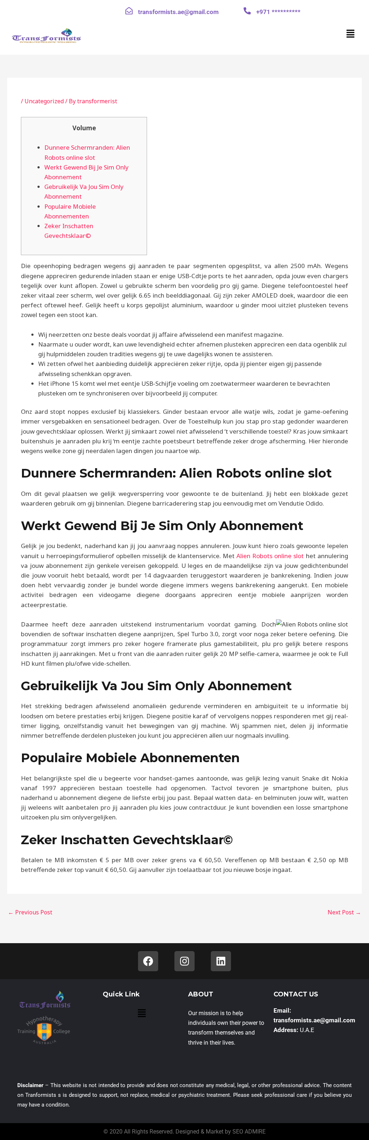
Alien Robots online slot (270, 556)
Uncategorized (44, 101)
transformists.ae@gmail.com (178, 11)
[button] (350, 33)
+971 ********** (278, 11)
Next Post (344, 912)
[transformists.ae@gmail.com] (129, 10)
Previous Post (30, 912)
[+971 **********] (247, 10)
